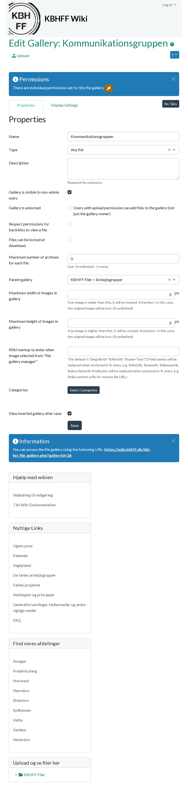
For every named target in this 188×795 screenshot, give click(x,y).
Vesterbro (21, 739)
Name (14, 136)
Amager (19, 661)
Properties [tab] (26, 105)
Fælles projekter (27, 585)
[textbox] (123, 150)
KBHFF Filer (34, 774)
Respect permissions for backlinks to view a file (29, 227)
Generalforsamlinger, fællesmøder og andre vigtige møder (49, 607)
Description (19, 163)
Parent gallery (20, 279)
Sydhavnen (22, 710)
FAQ (17, 620)
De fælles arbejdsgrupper (34, 575)
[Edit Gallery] (172, 44)
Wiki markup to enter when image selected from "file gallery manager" (31, 355)
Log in (167, 4)
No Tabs (170, 104)
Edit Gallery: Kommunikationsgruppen (89, 43)
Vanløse (19, 729)
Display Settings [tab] (64, 105)
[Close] (173, 79)
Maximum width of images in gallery (33, 295)
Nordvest (21, 680)
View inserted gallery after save (35, 413)
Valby (18, 720)
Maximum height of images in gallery (33, 324)
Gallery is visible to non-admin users (34, 195)
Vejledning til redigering (33, 495)
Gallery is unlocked (25, 207)
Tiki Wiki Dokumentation (34, 504)
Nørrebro (21, 690)
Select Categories (83, 390)
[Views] (174, 55)
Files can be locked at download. (27, 242)
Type (13, 149)
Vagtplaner (22, 565)
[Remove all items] (169, 150)
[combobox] (123, 149)
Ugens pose (23, 545)
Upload (22, 55)
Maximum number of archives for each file (34, 260)
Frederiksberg (25, 671)
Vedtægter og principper (34, 594)
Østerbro (21, 700)
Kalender (20, 555)
